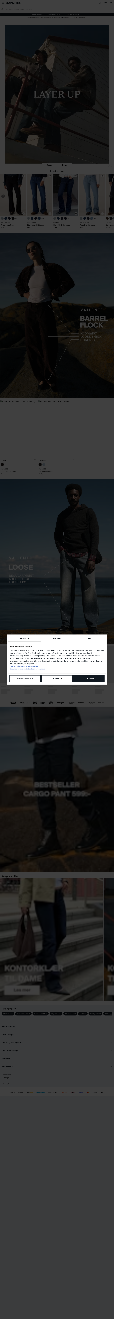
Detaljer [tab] (57, 638)
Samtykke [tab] (24, 638)
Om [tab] (89, 638)
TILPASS (55, 678)
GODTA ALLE (89, 678)
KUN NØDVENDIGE (25, 678)
